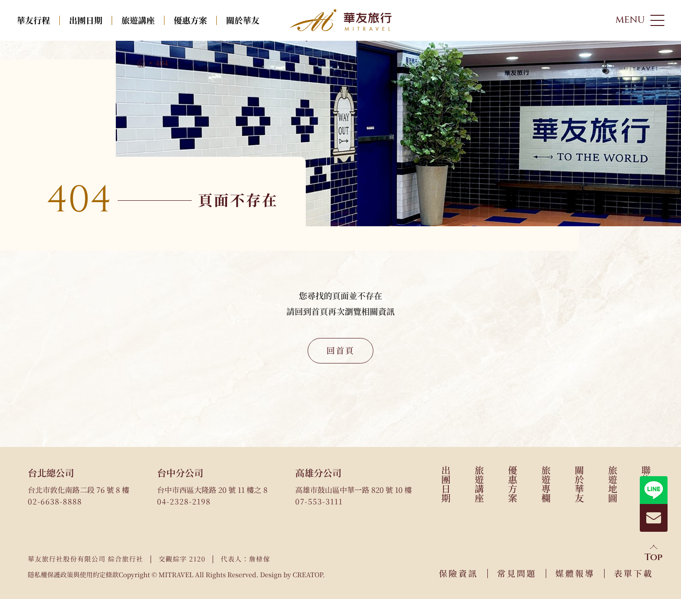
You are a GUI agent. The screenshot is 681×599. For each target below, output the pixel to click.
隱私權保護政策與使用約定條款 (73, 575)
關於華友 (242, 20)
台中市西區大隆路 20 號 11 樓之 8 (212, 489)
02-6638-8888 (55, 501)
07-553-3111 (318, 501)
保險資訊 (458, 573)
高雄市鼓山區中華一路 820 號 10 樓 (353, 489)
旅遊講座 (138, 20)
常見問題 (516, 573)
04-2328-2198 (184, 501)
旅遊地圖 (612, 484)
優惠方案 (190, 20)
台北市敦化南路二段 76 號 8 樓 (78, 489)
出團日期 (85, 20)
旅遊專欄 (546, 484)
